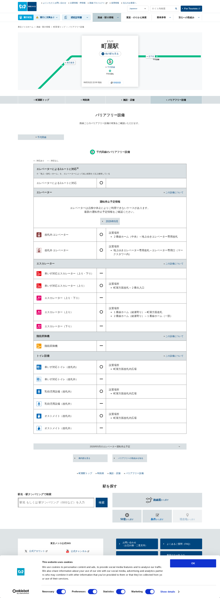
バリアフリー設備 (177, 100)
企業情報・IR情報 (78, 3)
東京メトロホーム (25, 27)
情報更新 (117, 82)
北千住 (151, 56)
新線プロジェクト (97, 3)
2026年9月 (112, 221)
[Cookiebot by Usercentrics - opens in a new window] (21, 591)
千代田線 (111, 67)
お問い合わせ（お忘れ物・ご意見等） (135, 544)
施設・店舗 (128, 100)
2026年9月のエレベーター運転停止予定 (110, 446)
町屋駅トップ (42, 100)
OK (193, 563)
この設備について (174, 192)
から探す (161, 499)
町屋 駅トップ (59, 27)
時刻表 (86, 100)
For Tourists (191, 8)
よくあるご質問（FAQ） (179, 544)
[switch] (92, 591)
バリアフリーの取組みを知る (130, 458)
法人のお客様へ (129, 3)
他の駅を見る (112, 53)
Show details (167, 591)
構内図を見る (84, 458)
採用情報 (115, 3)
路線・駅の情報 (43, 27)
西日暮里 (70, 63)
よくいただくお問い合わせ (54, 3)
